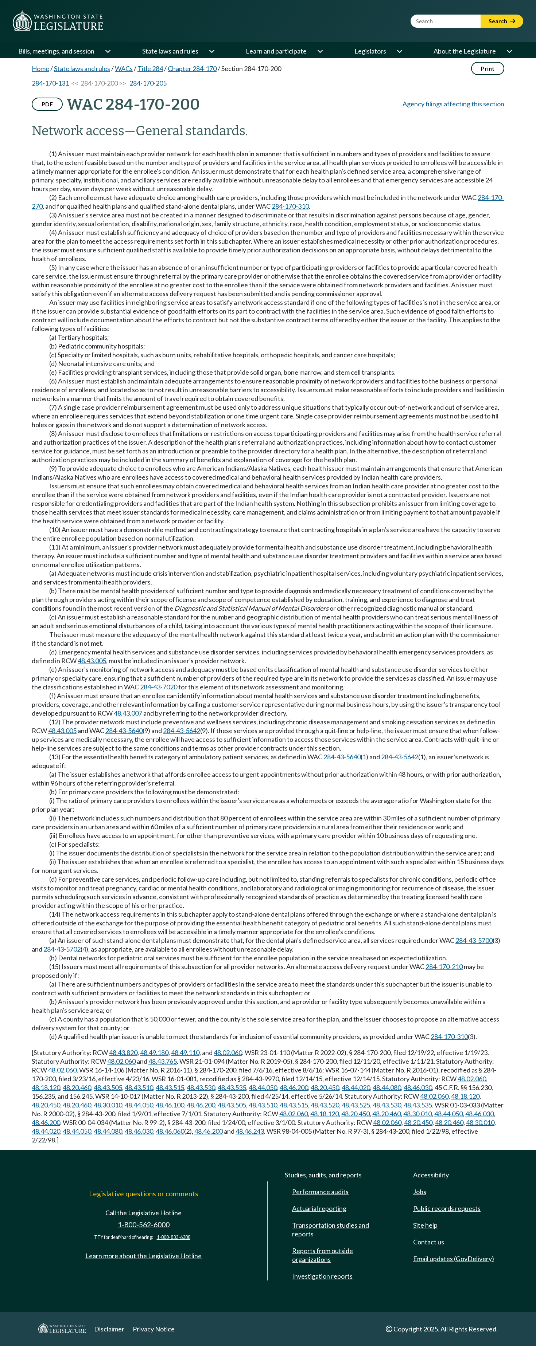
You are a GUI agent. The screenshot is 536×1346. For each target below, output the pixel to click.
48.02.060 (228, 1052)
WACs (124, 68)
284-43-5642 (181, 731)
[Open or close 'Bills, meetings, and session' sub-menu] (107, 51)
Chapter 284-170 (192, 68)
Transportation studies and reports (330, 1229)
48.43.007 (128, 713)
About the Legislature (465, 51)
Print (487, 68)
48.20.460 (77, 1087)
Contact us (428, 1242)
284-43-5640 (124, 731)
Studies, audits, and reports (323, 1175)
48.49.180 (154, 1052)
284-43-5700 (474, 940)
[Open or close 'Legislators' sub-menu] (399, 51)
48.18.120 (46, 1087)
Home (40, 68)
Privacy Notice (154, 1329)
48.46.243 (250, 1131)
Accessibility (431, 1175)
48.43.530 (201, 1087)
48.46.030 (418, 1087)
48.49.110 (185, 1052)
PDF (47, 104)
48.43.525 (356, 1105)
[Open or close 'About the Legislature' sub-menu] (509, 51)
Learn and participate (276, 51)
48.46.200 (294, 1087)
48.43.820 (123, 1052)
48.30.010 (108, 1105)
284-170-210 (444, 967)
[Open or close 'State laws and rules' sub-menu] (211, 51)
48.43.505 (108, 1087)
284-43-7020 (158, 687)
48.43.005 (92, 661)
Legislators (370, 51)
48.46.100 (170, 1105)
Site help (425, 1225)
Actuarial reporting (319, 1208)
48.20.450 (325, 1087)
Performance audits (320, 1192)
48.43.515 (170, 1087)
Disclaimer (109, 1329)
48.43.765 (162, 1061)
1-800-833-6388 (173, 1237)
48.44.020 (356, 1087)
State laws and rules (170, 51)
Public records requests (447, 1208)
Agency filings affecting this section (453, 104)
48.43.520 (325, 1105)
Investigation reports (322, 1276)
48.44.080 (387, 1087)
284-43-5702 (62, 949)
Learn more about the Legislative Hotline (143, 1256)
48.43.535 (232, 1087)
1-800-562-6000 (144, 1224)
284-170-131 (50, 83)
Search (498, 20)
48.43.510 (139, 1087)
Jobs (419, 1192)
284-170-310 (290, 206)
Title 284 (150, 68)
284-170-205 (148, 83)
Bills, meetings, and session (56, 51)
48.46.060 (170, 1131)
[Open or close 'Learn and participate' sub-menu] (320, 51)
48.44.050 (263, 1087)
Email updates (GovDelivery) (453, 1259)
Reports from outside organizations (322, 1255)
